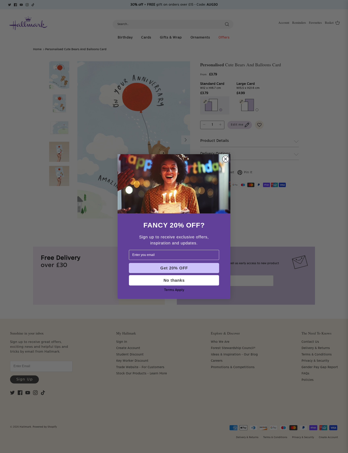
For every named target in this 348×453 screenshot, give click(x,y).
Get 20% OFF (174, 268)
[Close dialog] (225, 159)
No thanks (174, 280)
